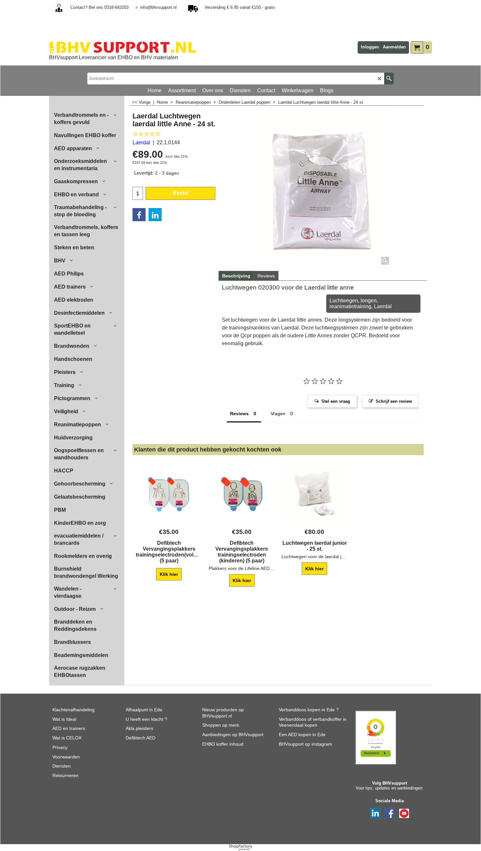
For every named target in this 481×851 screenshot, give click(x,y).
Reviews (266, 275)
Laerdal (141, 142)
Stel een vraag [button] (335, 401)
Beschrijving (236, 275)
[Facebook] (139, 214)
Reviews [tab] (239, 413)
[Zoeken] (389, 78)
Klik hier (169, 574)
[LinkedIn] (155, 214)
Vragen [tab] (278, 413)
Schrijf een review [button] (394, 401)
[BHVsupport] (122, 47)
